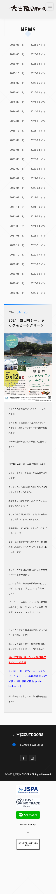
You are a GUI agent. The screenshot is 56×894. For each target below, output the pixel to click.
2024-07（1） (18, 111)
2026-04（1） (18, 63)
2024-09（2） (38, 102)
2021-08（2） (18, 216)
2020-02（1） (18, 292)
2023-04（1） (38, 149)
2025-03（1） (38, 92)
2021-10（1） (38, 206)
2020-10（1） (18, 254)
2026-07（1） (38, 44)
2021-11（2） (18, 206)
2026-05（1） (38, 54)
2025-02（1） (18, 102)
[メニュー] (50, 6)
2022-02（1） (18, 197)
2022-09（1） (18, 168)
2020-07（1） (38, 264)
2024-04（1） (18, 121)
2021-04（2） (38, 226)
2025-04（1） (18, 92)
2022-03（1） (38, 187)
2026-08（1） (18, 44)
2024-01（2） (38, 121)
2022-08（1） (38, 168)
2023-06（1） (18, 149)
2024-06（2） (38, 111)
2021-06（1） (38, 216)
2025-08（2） (38, 73)
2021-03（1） (18, 235)
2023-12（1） (18, 130)
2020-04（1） (18, 283)
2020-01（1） (38, 292)
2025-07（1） (18, 82)
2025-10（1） (18, 73)
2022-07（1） (18, 178)
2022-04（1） (18, 187)
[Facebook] (24, 758)
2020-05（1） (38, 273)
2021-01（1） (38, 235)
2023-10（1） (38, 130)
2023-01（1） (38, 159)
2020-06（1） (18, 273)
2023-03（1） (18, 159)
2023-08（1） (38, 140)
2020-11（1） (38, 245)
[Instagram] (32, 758)
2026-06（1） (18, 54)
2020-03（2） (38, 283)
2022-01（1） (38, 197)
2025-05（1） (38, 82)
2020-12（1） (18, 245)
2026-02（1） (38, 63)
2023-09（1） (18, 140)
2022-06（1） (38, 178)
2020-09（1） (38, 254)
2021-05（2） (18, 226)
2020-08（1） (18, 264)
